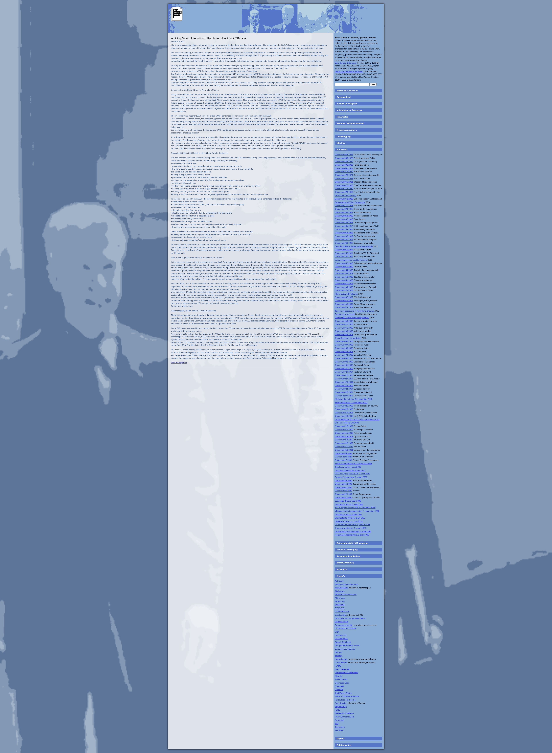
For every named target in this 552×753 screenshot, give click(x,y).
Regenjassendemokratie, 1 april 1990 (352, 535)
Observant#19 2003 (344, 413)
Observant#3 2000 (343, 490)
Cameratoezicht (342, 611)
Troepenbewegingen (347, 130)
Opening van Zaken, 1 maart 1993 (350, 528)
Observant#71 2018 (344, 205)
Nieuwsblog (342, 117)
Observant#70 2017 (344, 209)
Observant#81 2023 (344, 165)
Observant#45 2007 (344, 304)
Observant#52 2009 (344, 277)
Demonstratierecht (343, 625)
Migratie (338, 676)
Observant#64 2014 (344, 229)
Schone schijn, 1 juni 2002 (347, 423)
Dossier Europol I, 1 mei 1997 (348, 514)
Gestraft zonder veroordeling (348, 338)
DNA (337, 632)
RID (336, 723)
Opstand (339, 689)
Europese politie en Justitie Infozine (351, 260)
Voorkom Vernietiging (347, 549)
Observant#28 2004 (344, 375)
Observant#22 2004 (344, 396)
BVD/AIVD (339, 608)
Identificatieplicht (342, 669)
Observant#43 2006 (344, 321)
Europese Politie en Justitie (347, 645)
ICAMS (338, 666)
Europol (338, 652)
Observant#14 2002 (344, 436)
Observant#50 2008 (344, 284)
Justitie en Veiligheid (347, 104)
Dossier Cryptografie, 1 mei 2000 (350, 470)
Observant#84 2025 (344, 154)
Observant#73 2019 (344, 192)
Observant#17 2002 (344, 426)
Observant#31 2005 (344, 365)
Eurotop (338, 655)
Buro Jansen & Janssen (345, 63)
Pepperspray (341, 706)
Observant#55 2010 (344, 267)
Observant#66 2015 (344, 222)
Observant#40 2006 (344, 331)
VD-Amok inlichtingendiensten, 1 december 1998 (357, 511)
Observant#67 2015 (344, 219)
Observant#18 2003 (344, 416)
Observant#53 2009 (344, 273)
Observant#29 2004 (344, 372)
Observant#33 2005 (344, 358)
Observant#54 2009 (344, 270)
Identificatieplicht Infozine (346, 294)
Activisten (339, 581)
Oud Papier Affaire (343, 693)
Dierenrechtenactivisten (345, 628)
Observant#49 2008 (344, 287)
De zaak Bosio (341, 622)
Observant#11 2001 (344, 446)
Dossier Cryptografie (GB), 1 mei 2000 (352, 474)
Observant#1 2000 (343, 497)
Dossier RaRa (341, 638)
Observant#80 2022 (344, 168)
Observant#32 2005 (344, 362)
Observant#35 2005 (344, 351)
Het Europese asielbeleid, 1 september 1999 (355, 507)
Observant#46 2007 (344, 300)
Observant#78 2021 (344, 175)
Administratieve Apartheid (346, 584)
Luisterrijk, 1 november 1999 (348, 501)
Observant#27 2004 (344, 379)
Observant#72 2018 (344, 199)
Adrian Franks (341, 588)
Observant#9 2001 (343, 453)
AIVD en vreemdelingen (345, 594)
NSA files (341, 143)
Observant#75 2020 (344, 185)
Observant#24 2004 (344, 389)
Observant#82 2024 (344, 161)
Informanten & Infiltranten (346, 672)
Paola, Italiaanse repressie (347, 696)
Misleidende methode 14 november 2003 (353, 399)
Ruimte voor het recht (345, 314)
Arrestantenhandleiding (345, 195)
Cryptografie (340, 615)
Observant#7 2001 (343, 460)
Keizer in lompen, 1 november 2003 (351, 402)
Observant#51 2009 (344, 280)
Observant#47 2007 (344, 297)
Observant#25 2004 (344, 385)
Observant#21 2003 (344, 406)
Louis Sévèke (341, 662)
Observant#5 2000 (343, 484)
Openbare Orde (342, 683)
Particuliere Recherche (345, 700)
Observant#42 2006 (344, 324)
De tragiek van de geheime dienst (350, 618)
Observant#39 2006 (344, 334)
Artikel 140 (340, 601)
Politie (337, 710)
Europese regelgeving (345, 649)
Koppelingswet (341, 659)
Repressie (339, 720)
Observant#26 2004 (344, 382)
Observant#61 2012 (344, 239)
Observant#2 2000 (343, 494)
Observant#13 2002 (344, 440)
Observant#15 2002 (344, 433)
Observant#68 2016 (344, 216)
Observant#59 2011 (344, 250)
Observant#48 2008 (344, 290)
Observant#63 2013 (344, 233)
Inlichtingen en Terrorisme (349, 110)
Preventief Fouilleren (344, 713)
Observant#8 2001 (343, 457)
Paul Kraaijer (340, 703)
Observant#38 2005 (344, 341)
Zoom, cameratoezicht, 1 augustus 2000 (353, 463)
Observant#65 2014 (344, 226)
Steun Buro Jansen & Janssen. (349, 71)
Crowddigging (344, 136)
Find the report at (179, 362)
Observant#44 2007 (344, 307)
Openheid (339, 686)
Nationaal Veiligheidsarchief (350, 123)
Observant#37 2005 (344, 345)
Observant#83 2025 (344, 158)
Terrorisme (340, 727)
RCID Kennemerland (344, 717)
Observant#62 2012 (344, 236)
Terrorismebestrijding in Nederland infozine (354, 311)
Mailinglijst (342, 569)
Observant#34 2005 (344, 355)
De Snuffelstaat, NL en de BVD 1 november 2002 (357, 419)
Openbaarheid (344, 97)
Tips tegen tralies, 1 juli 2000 (348, 467)
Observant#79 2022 (344, 171)
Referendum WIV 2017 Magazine (352, 543)
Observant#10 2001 (344, 450)
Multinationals (341, 679)
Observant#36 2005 (344, 348)
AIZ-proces (340, 598)
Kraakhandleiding (345, 563)
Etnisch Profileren (343, 642)
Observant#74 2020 (344, 188)
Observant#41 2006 (344, 328)
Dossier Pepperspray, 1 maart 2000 (351, 477)
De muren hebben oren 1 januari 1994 (352, 524)
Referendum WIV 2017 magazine (350, 202)
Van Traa (339, 730)
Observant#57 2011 (344, 256)
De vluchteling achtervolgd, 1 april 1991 (353, 531)
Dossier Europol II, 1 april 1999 (349, 504)
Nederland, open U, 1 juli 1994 (349, 521)
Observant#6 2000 (343, 480)
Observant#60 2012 (344, 243)
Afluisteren (340, 591)
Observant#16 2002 (344, 429)
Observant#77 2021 (344, 178)
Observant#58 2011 (344, 253)
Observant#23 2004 (344, 392)
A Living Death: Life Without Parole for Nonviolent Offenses (209, 38)
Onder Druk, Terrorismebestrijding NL (352, 317)
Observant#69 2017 (344, 212)
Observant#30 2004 (344, 368)
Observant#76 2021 (344, 182)
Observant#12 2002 (344, 443)
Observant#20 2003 (344, 409)
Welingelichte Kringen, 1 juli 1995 (350, 518)
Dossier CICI (340, 635)
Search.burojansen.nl (347, 90)
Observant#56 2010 (344, 263)
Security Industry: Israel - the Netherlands (354, 246)
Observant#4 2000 (343, 487)
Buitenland (340, 605)
